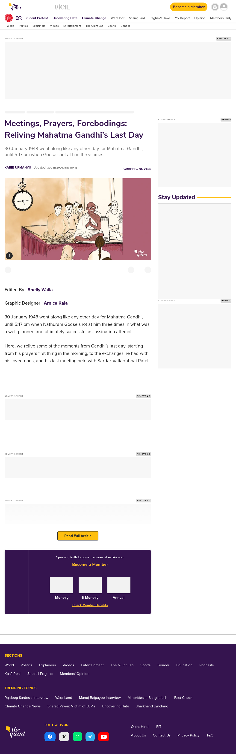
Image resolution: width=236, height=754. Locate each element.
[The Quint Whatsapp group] (77, 737)
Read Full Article (77, 536)
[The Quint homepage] (16, 732)
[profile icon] (224, 7)
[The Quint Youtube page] (103, 737)
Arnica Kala (56, 303)
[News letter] (215, 7)
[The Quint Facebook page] (50, 737)
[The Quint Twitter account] (64, 737)
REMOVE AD (223, 38)
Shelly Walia (40, 290)
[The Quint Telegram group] (90, 737)
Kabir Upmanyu (18, 167)
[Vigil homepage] (62, 9)
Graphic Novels (137, 169)
